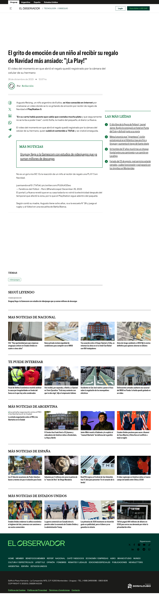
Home (11, 558)
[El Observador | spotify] (138, 549)
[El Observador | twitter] (129, 544)
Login (120, 8)
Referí (50, 558)
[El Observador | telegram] (143, 549)
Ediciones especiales (99, 562)
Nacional (60, 558)
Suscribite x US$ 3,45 (138, 8)
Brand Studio (124, 558)
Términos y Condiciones (59, 590)
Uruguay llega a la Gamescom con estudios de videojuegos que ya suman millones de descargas (42, 301)
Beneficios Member (35, 558)
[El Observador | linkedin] (132, 549)
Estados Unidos (51, 2)
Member (20, 558)
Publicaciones (119, 562)
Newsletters (136, 562)
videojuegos (14, 279)
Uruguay (13, 2)
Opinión (51, 562)
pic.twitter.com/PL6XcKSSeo (56, 185)
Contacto (76, 590)
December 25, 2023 (72, 189)
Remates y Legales (77, 562)
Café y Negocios (75, 558)
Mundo (137, 558)
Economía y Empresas (97, 558)
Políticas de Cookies (16, 590)
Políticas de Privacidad (37, 590)
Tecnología (50, 8)
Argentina (25, 2)
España (37, 2)
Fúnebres (61, 562)
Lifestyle (40, 562)
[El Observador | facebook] (134, 544)
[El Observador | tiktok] (149, 544)
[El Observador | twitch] (149, 549)
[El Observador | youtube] (144, 544)
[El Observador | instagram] (139, 544)
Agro (113, 558)
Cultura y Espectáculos (20, 562)
